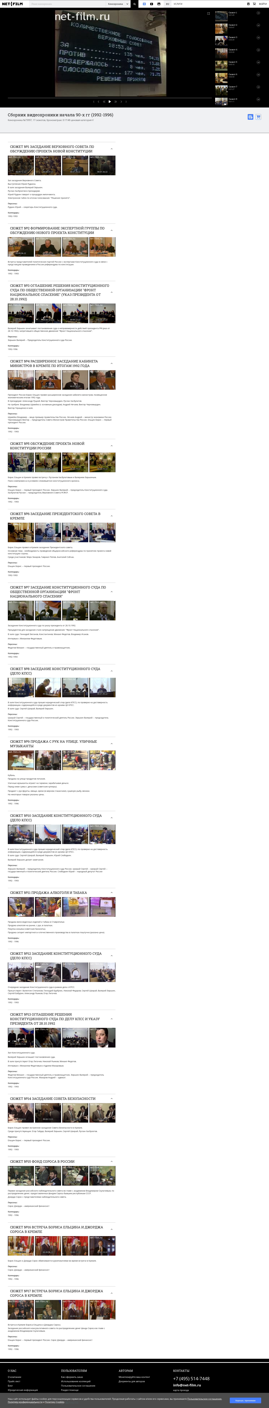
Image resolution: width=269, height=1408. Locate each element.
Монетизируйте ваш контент (134, 1377)
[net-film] (13, 4)
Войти (263, 3)
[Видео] (151, 4)
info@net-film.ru (187, 1385)
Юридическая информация (23, 1390)
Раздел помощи (69, 1390)
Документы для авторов (132, 1381)
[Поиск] (134, 4)
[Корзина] (254, 4)
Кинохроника (115, 3)
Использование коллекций (76, 1381)
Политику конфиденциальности (25, 1402)
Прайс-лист (14, 1381)
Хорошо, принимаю (245, 1400)
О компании (14, 1377)
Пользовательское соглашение (78, 1385)
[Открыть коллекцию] (248, 4)
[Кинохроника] (143, 4)
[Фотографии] (159, 4)
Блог (10, 1385)
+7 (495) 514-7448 (191, 1378)
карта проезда (181, 1390)
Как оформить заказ (72, 1377)
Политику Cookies (54, 1402)
